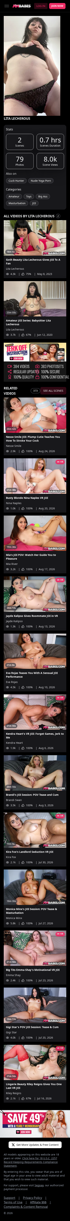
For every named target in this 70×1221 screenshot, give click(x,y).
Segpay (39, 1185)
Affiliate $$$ (40, 1202)
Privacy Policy (35, 1198)
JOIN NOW (57, 6)
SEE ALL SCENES (53, 390)
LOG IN (40, 6)
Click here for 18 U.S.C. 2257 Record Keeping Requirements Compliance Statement (31, 1162)
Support (12, 1198)
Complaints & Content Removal (26, 1207)
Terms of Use (15, 1202)
